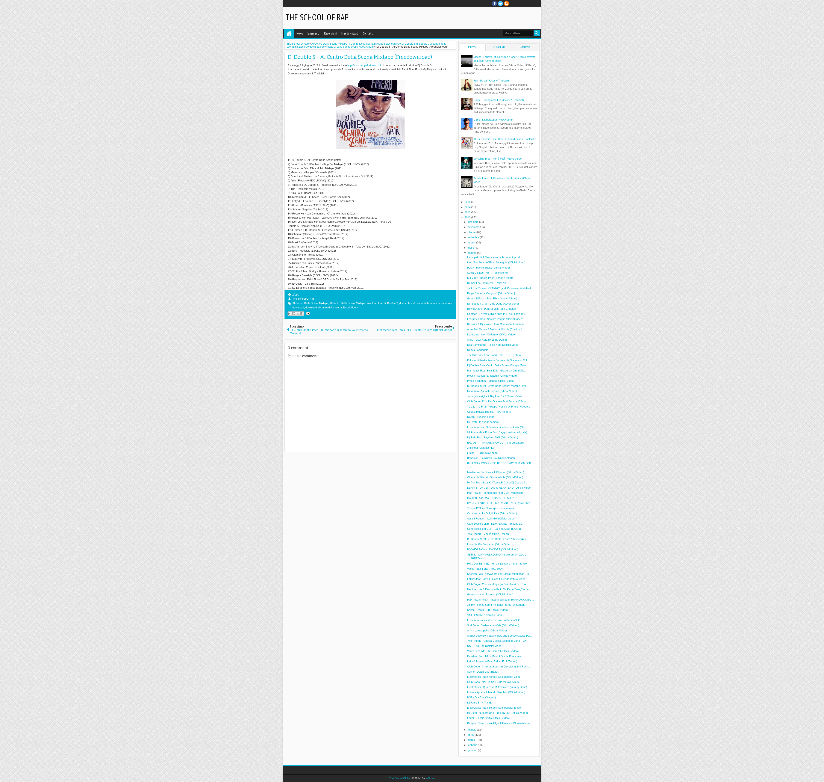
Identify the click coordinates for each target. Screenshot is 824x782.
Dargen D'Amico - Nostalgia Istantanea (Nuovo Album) (498, 723)
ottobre (472, 232)
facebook (494, 3)
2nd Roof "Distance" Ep (480, 447)
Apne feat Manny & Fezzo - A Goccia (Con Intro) (494, 329)
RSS (506, 3)
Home (289, 33)
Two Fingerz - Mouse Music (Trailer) (488, 534)
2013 (468, 212)
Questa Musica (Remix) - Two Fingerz (489, 411)
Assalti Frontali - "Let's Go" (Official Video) (491, 518)
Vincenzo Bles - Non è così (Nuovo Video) (498, 158)
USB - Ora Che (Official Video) (484, 646)
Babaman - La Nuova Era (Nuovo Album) (491, 458)
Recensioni (330, 33)
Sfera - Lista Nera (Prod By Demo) (487, 339)
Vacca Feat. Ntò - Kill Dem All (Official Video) (493, 651)
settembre (474, 237)
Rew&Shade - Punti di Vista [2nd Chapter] (491, 308)
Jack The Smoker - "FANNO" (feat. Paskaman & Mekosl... (500, 288)
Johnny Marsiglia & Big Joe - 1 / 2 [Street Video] (494, 396)
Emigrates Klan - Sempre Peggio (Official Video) (495, 319)
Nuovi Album (350, 307)
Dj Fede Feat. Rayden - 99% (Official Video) (492, 437)
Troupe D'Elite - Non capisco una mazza (490, 508)
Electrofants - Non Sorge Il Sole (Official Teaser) (495, 707)
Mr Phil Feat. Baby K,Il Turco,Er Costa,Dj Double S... (497, 482)
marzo (472, 739)
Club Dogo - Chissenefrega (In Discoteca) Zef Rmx (496, 584)
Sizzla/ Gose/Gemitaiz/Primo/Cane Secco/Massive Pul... (499, 635)
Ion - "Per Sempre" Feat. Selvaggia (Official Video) (496, 262)
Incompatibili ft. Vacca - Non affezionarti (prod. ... (495, 257)
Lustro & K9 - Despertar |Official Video (489, 544)
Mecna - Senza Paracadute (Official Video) (492, 375)
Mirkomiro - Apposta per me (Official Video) (492, 391)
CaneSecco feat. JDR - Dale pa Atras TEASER (494, 528)
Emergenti (313, 33)
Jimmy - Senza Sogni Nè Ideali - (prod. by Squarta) (496, 604)
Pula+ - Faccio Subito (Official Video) (488, 267)
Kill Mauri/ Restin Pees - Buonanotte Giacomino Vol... (498, 360)
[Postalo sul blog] (294, 313)
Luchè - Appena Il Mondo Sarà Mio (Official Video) (496, 692)
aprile (471, 734)
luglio (471, 247)
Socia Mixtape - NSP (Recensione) (487, 272)
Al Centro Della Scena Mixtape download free (356, 303)
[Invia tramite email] (290, 313)
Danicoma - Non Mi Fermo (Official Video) (491, 334)
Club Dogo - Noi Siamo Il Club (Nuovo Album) (493, 682)
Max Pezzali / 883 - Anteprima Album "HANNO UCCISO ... (500, 599)
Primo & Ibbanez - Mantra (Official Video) (491, 380)
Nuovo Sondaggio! (478, 350)
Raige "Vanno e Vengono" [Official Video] (491, 293)
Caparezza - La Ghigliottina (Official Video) (492, 513)
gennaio (473, 750)
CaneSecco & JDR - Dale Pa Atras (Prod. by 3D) (495, 523)
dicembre (473, 221)
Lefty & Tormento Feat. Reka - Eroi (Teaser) (492, 661)
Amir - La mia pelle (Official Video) (487, 630)
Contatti (368, 33)
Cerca (537, 33)
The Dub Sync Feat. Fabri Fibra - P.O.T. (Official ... (495, 355)
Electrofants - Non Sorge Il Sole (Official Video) (494, 676)
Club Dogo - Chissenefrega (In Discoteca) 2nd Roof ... (498, 666)
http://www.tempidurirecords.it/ (364, 65)
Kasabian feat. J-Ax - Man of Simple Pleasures (494, 656)
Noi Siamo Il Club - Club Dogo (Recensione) (493, 303)
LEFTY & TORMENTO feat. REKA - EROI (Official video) (499, 487)
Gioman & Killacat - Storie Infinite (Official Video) (495, 477)
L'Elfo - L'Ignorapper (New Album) (493, 119)
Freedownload (349, 33)
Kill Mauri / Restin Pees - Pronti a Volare (490, 277)
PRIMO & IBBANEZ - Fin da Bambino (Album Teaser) (498, 563)
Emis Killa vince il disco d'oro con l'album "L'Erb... (495, 620)
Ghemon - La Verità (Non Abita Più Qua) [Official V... (497, 314)
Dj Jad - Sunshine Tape (480, 416)
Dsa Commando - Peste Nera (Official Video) (493, 344)
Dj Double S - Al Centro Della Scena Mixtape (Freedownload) (360, 57)
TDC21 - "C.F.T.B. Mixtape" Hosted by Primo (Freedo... (498, 406)
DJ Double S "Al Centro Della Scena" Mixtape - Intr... (497, 386)
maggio (472, 729)
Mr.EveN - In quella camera (483, 422)
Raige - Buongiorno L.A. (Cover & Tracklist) (499, 100)
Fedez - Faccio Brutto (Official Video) (488, 718)
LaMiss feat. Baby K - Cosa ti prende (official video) (496, 579)
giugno (472, 252)
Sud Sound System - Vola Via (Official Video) (493, 625)
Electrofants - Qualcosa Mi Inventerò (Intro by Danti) (497, 687)
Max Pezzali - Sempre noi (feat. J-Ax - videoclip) (495, 492)
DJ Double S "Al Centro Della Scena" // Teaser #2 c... (497, 539)
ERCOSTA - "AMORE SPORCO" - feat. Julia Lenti (495, 442)
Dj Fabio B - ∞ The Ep (479, 702)
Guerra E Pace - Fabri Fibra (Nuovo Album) (492, 298)
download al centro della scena (323, 307)
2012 (468, 217)
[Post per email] (307, 313)
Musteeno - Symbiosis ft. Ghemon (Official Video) (495, 472)
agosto (472, 242)
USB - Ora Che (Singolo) (481, 697)
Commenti (499, 47)
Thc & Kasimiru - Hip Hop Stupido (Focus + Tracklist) (504, 139)
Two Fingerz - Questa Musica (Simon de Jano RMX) (497, 640)
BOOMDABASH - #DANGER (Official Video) (492, 549)
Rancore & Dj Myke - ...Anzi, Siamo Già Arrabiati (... (496, 324)
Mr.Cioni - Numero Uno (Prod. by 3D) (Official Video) (497, 712)
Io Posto (430, 778)
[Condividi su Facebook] (302, 313)
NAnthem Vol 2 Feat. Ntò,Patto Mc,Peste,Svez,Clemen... (499, 589)
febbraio (473, 745)
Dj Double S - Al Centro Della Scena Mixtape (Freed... (498, 365)
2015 (468, 202)
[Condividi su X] (298, 313)
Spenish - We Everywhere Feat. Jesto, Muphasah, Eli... (499, 573)
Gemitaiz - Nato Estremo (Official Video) (490, 594)
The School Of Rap (316, 17)
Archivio (525, 47)
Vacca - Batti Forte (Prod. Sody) (485, 568)
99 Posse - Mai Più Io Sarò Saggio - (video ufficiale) (497, 432)
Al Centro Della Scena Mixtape (310, 303)
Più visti (472, 47)
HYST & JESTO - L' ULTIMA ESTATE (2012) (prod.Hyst (498, 503)
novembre (474, 227)
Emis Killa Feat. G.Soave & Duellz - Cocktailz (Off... (496, 427)
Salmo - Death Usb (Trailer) (483, 671)
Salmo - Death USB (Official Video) (487, 609)
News (300, 33)
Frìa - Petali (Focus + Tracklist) (491, 80)
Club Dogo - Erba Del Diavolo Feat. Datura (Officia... (497, 401)
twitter (500, 3)
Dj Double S (391, 303)
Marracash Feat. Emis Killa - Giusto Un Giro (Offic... (496, 370)
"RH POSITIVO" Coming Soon (484, 615)
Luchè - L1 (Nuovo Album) (482, 452)
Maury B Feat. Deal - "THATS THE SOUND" (492, 498)
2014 (468, 207)
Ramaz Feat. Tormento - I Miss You (487, 283)
